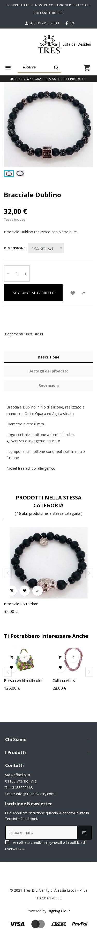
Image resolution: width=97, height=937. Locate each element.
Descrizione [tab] (48, 357)
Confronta (48, 44)
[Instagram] (72, 23)
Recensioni (49, 385)
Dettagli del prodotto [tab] (48, 371)
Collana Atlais (64, 680)
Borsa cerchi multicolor (23, 680)
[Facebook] (66, 23)
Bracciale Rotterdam (21, 603)
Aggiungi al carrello (33, 292)
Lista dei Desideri (76, 44)
